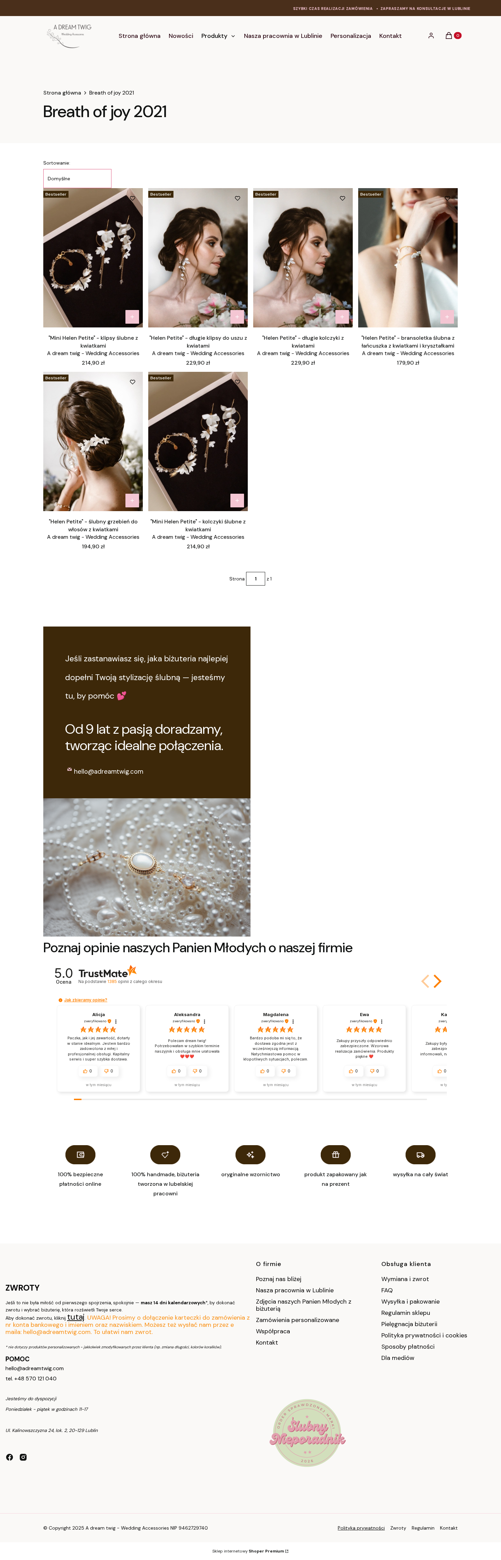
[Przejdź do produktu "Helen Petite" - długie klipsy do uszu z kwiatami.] (198, 257)
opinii (134, 981)
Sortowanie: (56, 163)
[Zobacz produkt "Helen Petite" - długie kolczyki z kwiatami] (342, 317)
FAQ (387, 1290)
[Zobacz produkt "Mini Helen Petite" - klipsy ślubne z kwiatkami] (132, 317)
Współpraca (273, 1331)
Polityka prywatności (361, 1528)
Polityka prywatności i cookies (424, 1335)
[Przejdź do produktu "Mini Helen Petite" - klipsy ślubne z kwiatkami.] (93, 257)
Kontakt (267, 1342)
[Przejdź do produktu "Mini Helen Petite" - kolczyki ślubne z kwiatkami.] (198, 441)
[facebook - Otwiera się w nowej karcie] (9, 1457)
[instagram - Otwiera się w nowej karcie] (23, 1457)
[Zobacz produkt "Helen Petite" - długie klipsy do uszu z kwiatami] (237, 317)
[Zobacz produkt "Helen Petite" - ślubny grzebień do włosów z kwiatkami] (132, 500)
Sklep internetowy (248, 1551)
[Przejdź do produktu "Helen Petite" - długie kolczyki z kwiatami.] (303, 257)
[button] (436, 981)
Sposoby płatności (408, 1347)
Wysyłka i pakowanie (410, 1301)
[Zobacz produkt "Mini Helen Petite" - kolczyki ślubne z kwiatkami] (237, 500)
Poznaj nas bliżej (278, 1279)
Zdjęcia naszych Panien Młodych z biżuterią (303, 1305)
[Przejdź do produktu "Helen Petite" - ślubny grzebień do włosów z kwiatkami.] (93, 441)
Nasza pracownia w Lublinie (295, 1290)
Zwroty (398, 1528)
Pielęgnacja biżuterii (409, 1324)
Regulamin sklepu (405, 1313)
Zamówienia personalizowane (297, 1320)
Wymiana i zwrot (405, 1279)
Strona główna (62, 92)
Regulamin (423, 1528)
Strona (237, 579)
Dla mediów (397, 1358)
